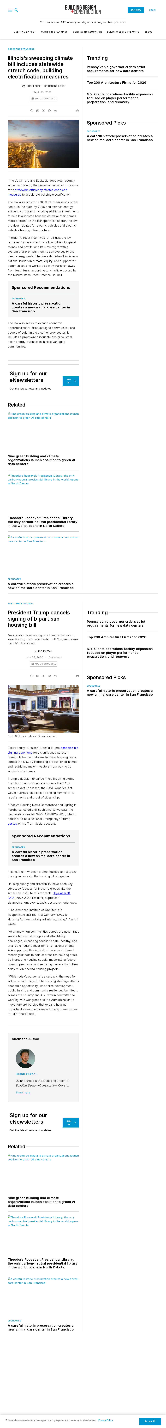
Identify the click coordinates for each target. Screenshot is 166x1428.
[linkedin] (37, 110)
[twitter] (43, 110)
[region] (83, 1421)
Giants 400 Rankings (54, 32)
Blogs (148, 32)
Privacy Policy (105, 1420)
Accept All (150, 1421)
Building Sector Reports (123, 32)
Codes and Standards (21, 49)
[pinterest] (49, 110)
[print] (77, 110)
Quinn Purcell (43, 651)
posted (12, 823)
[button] (10, 10)
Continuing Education (87, 32)
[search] (16, 10)
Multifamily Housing (20, 603)
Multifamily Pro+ (25, 32)
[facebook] (31, 110)
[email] (55, 110)
